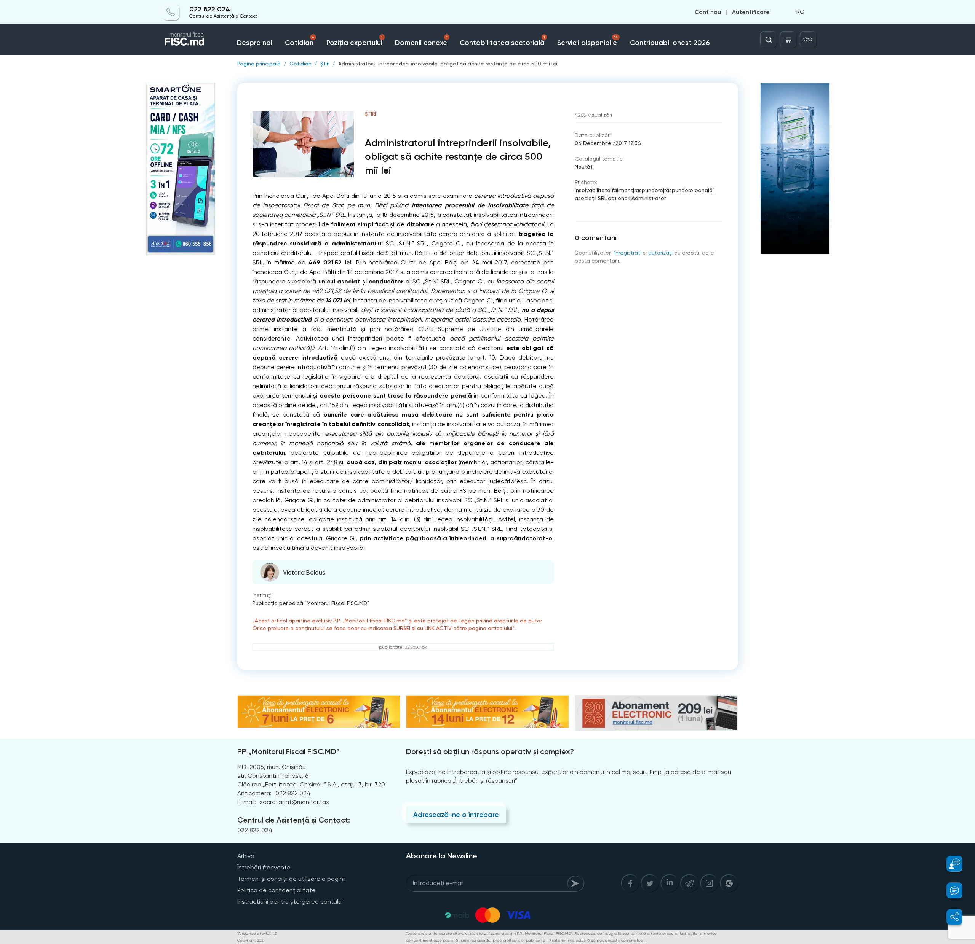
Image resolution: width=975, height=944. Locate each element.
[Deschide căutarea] (769, 40)
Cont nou (708, 12)
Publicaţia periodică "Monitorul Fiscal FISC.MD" (311, 603)
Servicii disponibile (587, 41)
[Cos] (788, 40)
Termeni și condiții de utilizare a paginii (291, 878)
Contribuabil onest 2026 (670, 42)
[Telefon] (171, 12)
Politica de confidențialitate (276, 890)
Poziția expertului (354, 41)
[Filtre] (808, 40)
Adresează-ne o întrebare (456, 814)
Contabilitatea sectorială (502, 41)
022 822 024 (209, 9)
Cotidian (299, 41)
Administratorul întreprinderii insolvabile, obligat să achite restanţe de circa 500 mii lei (447, 63)
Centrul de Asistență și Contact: (293, 820)
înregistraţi (627, 253)
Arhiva (245, 856)
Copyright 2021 (251, 940)
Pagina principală (259, 63)
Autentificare (751, 12)
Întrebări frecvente (264, 867)
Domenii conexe (421, 41)
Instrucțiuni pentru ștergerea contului (290, 901)
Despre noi (254, 42)
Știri (324, 63)
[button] (950, 864)
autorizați (660, 253)
